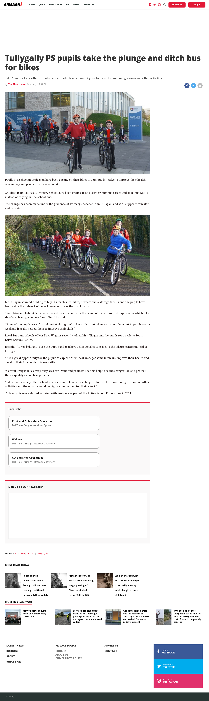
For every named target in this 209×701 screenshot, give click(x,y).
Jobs (42, 4)
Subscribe (177, 4)
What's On (13, 661)
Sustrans (30, 553)
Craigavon (20, 553)
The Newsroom (17, 84)
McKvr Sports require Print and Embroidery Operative (34, 613)
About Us (61, 654)
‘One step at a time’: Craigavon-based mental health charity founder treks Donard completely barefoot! (187, 616)
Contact (110, 651)
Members (89, 4)
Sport (10, 656)
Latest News (15, 645)
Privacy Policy (65, 645)
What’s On (55, 4)
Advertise (111, 645)
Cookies (60, 651)
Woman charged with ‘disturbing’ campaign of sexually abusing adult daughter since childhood (127, 585)
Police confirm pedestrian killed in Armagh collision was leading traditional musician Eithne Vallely (35, 585)
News (32, 4)
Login (197, 4)
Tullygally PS (42, 553)
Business (12, 651)
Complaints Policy (68, 658)
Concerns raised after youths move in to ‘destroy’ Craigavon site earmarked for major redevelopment (136, 616)
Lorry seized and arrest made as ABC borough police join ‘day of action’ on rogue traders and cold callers (87, 616)
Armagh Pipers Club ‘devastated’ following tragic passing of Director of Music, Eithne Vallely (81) (81, 585)
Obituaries (72, 4)
